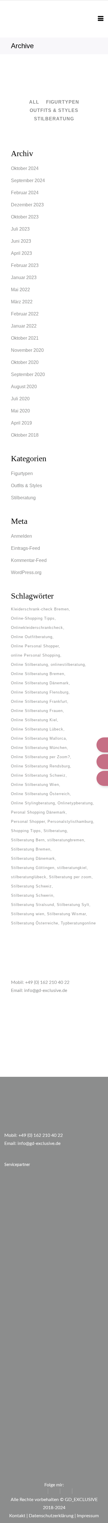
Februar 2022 (25, 313)
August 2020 (24, 386)
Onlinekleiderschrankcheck (37, 627)
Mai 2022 (20, 289)
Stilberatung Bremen (30, 849)
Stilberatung (23, 497)
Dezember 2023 (27, 204)
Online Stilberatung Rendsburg (40, 766)
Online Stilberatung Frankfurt (39, 701)
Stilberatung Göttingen (32, 868)
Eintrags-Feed (25, 548)
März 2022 (22, 301)
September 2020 (28, 374)
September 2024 (28, 180)
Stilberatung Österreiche (34, 923)
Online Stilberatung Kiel (34, 720)
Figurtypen (22, 473)
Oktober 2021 (25, 338)
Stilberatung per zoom (70, 877)
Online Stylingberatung (33, 803)
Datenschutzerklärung (51, 1515)
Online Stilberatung (29, 664)
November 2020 (27, 350)
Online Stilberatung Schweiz (38, 775)
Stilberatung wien (27, 914)
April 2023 (21, 253)
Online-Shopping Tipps (33, 618)
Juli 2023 (20, 229)
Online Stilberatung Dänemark (40, 683)
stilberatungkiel (72, 868)
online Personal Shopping (35, 655)
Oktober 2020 (25, 362)
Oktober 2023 (25, 216)
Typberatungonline (78, 923)
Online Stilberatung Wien (35, 784)
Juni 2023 (21, 241)
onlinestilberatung (68, 664)
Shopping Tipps (26, 831)
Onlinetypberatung (75, 803)
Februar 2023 (25, 265)
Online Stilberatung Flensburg (40, 692)
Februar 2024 (25, 192)
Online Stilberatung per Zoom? (40, 757)
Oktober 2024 (25, 168)
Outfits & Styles (26, 485)
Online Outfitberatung (31, 637)
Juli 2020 (20, 398)
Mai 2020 (20, 410)
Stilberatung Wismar (66, 914)
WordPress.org (26, 572)
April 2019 (21, 423)
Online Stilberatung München (39, 747)
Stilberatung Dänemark (33, 858)
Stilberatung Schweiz (31, 886)
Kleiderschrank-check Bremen (40, 609)
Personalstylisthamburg (70, 821)
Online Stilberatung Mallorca (38, 738)
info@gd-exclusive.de (45, 990)
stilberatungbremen (65, 840)
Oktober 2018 (25, 435)
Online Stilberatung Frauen (37, 711)
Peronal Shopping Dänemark (38, 812)
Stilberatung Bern (28, 840)
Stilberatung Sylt (73, 904)
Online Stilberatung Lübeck (37, 729)
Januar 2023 (24, 277)
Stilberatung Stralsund (32, 904)
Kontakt (17, 1515)
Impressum (88, 1515)
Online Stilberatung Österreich (40, 794)
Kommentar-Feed (29, 560)
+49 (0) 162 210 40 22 (47, 982)
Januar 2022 (24, 326)
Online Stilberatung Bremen (37, 674)
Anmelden (21, 536)
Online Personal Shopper (35, 646)
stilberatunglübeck (28, 877)
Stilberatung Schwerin (32, 895)
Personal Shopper (28, 821)
